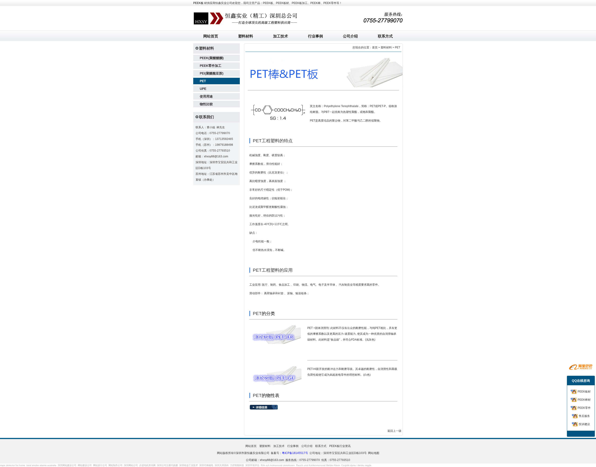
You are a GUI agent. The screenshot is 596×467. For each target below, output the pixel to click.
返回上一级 (394, 431)
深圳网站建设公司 (67, 465)
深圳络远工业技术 (188, 465)
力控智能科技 (237, 465)
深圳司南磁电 (206, 465)
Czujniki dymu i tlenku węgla (356, 465)
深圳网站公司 (131, 465)
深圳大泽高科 (222, 465)
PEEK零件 (584, 407)
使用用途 (206, 96)
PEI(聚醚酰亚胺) (212, 73)
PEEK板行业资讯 (340, 446)
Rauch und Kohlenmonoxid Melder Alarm (318, 465)
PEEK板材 (584, 391)
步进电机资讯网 (147, 465)
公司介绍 (350, 36)
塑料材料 (245, 36)
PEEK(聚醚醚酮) (212, 58)
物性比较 (206, 104)
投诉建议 (584, 424)
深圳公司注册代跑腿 (167, 465)
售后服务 (584, 416)
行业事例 (315, 36)
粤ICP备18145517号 (295, 453)
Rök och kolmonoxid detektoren (278, 465)
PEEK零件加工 (210, 66)
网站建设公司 (85, 465)
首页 (375, 47)
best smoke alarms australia (41, 465)
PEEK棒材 (584, 399)
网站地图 (373, 453)
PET (203, 81)
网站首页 (210, 36)
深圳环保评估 (252, 465)
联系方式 (385, 36)
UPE (203, 89)
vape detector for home (12, 465)
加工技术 (280, 36)
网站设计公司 (100, 465)
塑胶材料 (265, 446)
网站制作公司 (115, 465)
